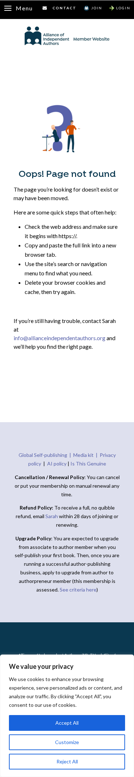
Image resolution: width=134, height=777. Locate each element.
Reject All (67, 761)
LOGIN (123, 8)
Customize (67, 742)
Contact (64, 8)
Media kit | (86, 455)
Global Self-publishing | (46, 455)
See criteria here (78, 590)
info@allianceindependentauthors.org (59, 337)
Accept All (67, 723)
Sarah (52, 516)
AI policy (56, 463)
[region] (67, 716)
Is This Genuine (88, 463)
